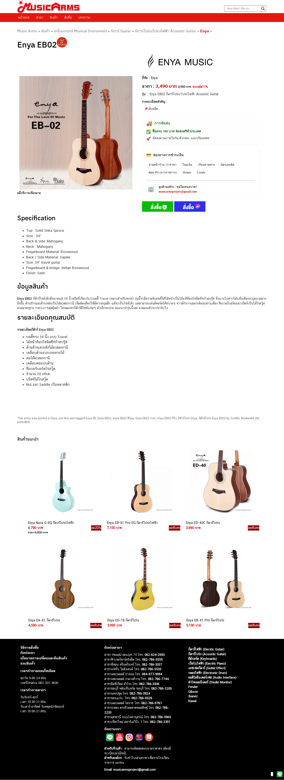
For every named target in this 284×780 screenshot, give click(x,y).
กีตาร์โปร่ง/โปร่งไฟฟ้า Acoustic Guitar (165, 31)
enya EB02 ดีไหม (123, 418)
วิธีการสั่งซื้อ (29, 647)
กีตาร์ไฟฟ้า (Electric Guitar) (206, 649)
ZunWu (235, 418)
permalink (23, 422)
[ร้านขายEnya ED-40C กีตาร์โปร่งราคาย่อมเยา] (220, 481)
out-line (64, 418)
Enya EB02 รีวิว (167, 418)
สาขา (39, 17)
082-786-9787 (151, 703)
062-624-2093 (155, 654)
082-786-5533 (151, 669)
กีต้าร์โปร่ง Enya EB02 (212, 418)
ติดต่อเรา (27, 652)
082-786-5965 (161, 717)
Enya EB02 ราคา (146, 418)
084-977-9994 (152, 674)
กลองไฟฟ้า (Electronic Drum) (207, 673)
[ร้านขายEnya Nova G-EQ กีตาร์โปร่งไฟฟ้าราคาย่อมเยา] (62, 481)
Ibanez (193, 696)
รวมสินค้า (27, 663)
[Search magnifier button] (263, 8)
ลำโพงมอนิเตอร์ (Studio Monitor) (210, 682)
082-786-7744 (158, 679)
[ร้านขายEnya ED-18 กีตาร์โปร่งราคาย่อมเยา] (142, 579)
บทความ (84, 17)
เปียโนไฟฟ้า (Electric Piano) (207, 663)
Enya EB (91, 418)
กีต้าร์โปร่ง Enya (187, 418)
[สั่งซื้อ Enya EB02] (157, 207)
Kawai (192, 701)
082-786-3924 (140, 693)
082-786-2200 (161, 688)
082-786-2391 (160, 722)
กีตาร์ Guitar (121, 31)
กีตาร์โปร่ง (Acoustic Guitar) (207, 654)
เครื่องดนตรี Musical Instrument (80, 31)
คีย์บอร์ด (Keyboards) (202, 658)
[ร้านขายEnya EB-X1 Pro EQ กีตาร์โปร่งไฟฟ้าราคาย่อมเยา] (141, 481)
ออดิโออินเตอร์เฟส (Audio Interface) (212, 677)
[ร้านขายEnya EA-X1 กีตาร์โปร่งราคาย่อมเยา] (63, 579)
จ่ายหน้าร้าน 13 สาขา (163, 164)
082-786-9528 (142, 698)
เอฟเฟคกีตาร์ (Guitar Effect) (207, 668)
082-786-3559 (152, 659)
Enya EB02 (104, 418)
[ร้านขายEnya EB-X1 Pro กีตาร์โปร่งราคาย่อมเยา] (221, 579)
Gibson (193, 691)
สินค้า (54, 17)
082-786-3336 (149, 684)
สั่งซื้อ (68, 17)
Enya (204, 31)
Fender (193, 687)
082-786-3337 (152, 664)
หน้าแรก (24, 17)
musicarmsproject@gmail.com (178, 191)
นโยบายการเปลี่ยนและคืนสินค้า (43, 658)
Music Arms (27, 31)
